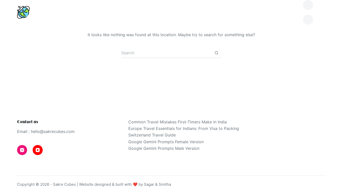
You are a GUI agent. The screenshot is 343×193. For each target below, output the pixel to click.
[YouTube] (308, 20)
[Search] (324, 12)
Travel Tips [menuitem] (170, 12)
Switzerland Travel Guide (152, 134)
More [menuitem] (277, 12)
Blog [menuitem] (123, 12)
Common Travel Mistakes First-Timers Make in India (177, 121)
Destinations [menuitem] (73, 12)
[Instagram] (308, 5)
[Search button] (217, 53)
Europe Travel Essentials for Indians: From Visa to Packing (183, 128)
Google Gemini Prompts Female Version (166, 141)
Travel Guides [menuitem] (230, 12)
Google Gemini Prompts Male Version (163, 148)
